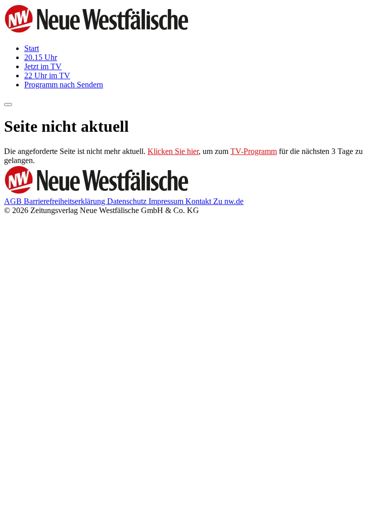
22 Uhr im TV (47, 75)
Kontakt (199, 201)
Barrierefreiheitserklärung (65, 201)
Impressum (167, 201)
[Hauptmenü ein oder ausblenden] (8, 104)
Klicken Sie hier (173, 151)
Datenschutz (128, 201)
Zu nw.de (228, 201)
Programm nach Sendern (63, 84)
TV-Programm (253, 151)
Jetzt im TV (43, 66)
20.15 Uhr (40, 57)
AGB (14, 201)
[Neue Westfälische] (99, 31)
